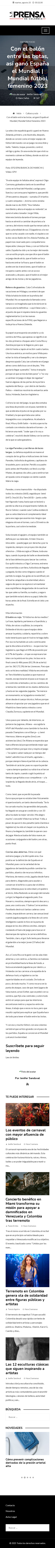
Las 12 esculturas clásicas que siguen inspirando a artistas (27, 1368)
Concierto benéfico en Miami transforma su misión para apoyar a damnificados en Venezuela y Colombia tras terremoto (24, 1210)
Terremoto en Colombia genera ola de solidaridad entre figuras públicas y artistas (27, 1298)
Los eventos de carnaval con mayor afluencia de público (26, 1134)
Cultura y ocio (27, 42)
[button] (22, 1477)
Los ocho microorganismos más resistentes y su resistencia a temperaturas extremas (25, 1463)
